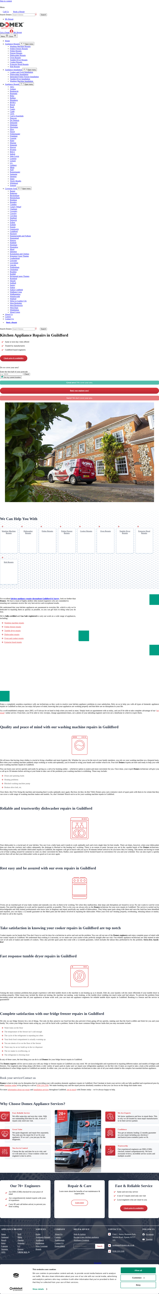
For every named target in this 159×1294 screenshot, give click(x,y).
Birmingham (15, 198)
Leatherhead (15, 258)
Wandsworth (15, 296)
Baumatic (13, 93)
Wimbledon (14, 310)
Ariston (13, 89)
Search (99, 1246)
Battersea (13, 193)
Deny (138, 1285)
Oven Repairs (15, 58)
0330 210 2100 (42, 1085)
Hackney (13, 234)
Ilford (12, 249)
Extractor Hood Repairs (19, 64)
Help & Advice (80, 1234)
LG (11, 163)
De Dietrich (14, 120)
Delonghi (13, 123)
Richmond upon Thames (19, 276)
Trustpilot (97, 1263)
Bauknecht (14, 91)
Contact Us (9, 319)
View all (23, 1252)
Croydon (13, 216)
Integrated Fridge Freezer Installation (24, 77)
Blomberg (14, 100)
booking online (10, 1085)
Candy (12, 109)
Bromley (13, 202)
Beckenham (14, 195)
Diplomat (13, 125)
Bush (12, 107)
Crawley (13, 213)
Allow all (138, 1270)
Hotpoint (13, 145)
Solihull (13, 283)
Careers (8, 317)
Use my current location (12, 377)
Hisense (13, 143)
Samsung (13, 174)
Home (7, 41)
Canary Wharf (15, 207)
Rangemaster (15, 172)
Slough (13, 281)
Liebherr (13, 165)
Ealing (12, 222)
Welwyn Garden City (18, 301)
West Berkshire (16, 303)
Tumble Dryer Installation (20, 79)
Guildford (14, 231)
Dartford (13, 218)
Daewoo (13, 118)
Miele (12, 167)
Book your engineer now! (79, 391)
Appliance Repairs (12, 44)
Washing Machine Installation (21, 81)
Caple (12, 111)
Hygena (13, 150)
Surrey (12, 285)
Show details (38, 1289)
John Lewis (14, 156)
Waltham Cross (16, 292)
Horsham (13, 245)
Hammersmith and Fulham (20, 236)
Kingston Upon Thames (19, 256)
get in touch (71, 1090)
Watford (13, 299)
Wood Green (15, 312)
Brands (38, 1249)
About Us (9, 314)
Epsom (12, 227)
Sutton (12, 287)
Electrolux (14, 127)
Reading (13, 272)
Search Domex (6, 15)
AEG (12, 87)
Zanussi (13, 185)
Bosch (12, 105)
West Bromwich (16, 305)
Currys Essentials (16, 116)
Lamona (13, 158)
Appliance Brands (12, 84)
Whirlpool (14, 183)
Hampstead (14, 238)
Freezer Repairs (16, 53)
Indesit (12, 154)
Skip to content (6, 1)
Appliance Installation (13, 70)
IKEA (12, 152)
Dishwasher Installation (19, 74)
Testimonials (59, 1240)
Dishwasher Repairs (18, 55)
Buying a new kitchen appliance (86, 1237)
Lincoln (13, 265)
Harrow (13, 240)
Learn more (79, 1203)
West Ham (14, 308)
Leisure (13, 161)
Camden (13, 204)
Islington (13, 252)
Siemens (13, 176)
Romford (13, 278)
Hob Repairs (15, 67)
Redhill (13, 274)
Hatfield (13, 243)
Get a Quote (5, 32)
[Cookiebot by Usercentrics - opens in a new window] (16, 1289)
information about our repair (19, 1090)
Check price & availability (14, 358)
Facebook (150, 1234)
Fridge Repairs (15, 51)
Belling (13, 98)
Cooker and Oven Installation (21, 72)
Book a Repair (19, 12)
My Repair (9, 19)
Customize (136, 1278)
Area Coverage (42, 1246)
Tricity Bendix (15, 181)
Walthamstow (15, 294)
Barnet (12, 191)
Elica (12, 129)
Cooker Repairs (16, 62)
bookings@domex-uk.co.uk (123, 1245)
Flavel (12, 132)
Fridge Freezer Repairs (19, 49)
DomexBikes (60, 1246)
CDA (12, 114)
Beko (12, 96)
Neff (12, 170)
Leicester (13, 261)
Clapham (13, 209)
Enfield (13, 225)
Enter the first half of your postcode (14, 372)
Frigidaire (14, 136)
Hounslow (14, 247)
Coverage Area (11, 189)
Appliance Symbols (81, 1240)
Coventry (13, 211)
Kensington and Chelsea (19, 254)
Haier (12, 141)
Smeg (12, 179)
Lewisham (14, 263)
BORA (13, 102)
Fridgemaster (15, 134)
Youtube (149, 1239)
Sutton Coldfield (16, 290)
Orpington (14, 269)
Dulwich (13, 220)
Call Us (6, 12)
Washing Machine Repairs (20, 46)
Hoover (13, 147)
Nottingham (14, 267)
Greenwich (14, 229)
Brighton (13, 200)
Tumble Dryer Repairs (18, 60)
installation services (41, 1090)
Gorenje (13, 138)
